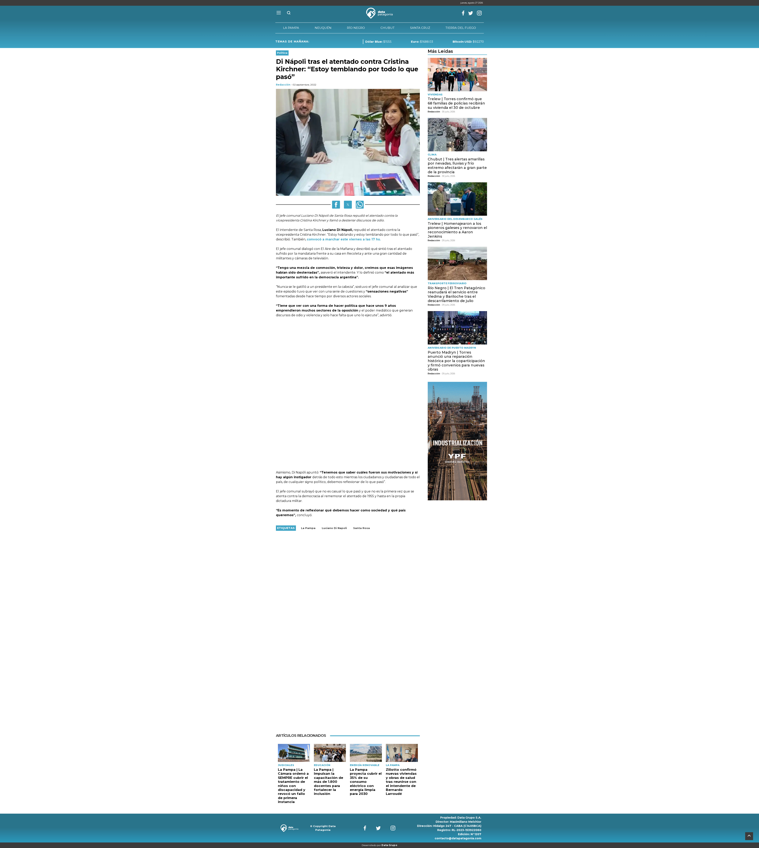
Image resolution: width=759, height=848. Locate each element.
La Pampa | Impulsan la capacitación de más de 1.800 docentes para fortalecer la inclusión (328, 782)
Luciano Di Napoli (334, 528)
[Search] (289, 13)
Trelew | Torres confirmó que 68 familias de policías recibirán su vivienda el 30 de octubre (456, 103)
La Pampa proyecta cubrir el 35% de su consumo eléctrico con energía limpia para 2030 (366, 782)
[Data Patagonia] (379, 13)
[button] (336, 205)
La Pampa (308, 528)
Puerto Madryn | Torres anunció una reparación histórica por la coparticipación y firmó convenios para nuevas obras (456, 361)
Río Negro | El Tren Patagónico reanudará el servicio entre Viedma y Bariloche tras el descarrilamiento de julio (456, 294)
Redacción (283, 84)
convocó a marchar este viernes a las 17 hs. (344, 239)
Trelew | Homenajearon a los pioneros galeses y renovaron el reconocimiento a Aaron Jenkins (457, 230)
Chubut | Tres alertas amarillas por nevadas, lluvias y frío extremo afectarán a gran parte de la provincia (457, 165)
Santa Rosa (361, 528)
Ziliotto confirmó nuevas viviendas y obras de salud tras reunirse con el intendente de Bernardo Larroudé (401, 782)
